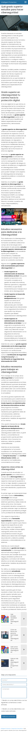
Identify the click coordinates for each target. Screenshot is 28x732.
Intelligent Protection (9, 2)
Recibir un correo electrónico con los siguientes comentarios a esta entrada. (14, 702)
